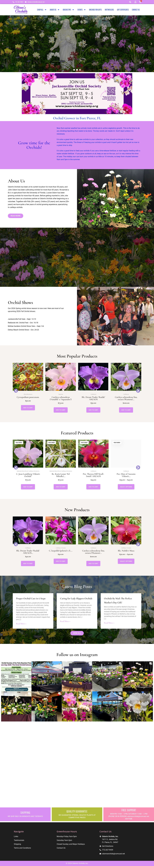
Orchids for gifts (95, 9)
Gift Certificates (123, 9)
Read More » (21, 623)
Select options (93, 487)
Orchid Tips (67, 9)
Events (80, 9)
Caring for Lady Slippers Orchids (76, 598)
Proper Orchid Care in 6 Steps (30, 598)
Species (28, 394)
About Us (53, 9)
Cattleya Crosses (28, 548)
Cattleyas (60, 394)
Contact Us (136, 9)
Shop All (40, 9)
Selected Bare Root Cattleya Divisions (28, 471)
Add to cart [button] (28, 410)
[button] (130, 2)
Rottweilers (109, 9)
